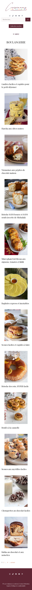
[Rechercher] (27, 19)
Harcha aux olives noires (13, 128)
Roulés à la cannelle (10, 427)
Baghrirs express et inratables (15, 303)
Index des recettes (16, 26)
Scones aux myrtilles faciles (14, 469)
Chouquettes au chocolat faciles (16, 510)
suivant (12, 562)
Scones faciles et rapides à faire (16, 345)
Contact (21, 584)
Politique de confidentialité (18, 586)
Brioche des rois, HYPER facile (15, 386)
